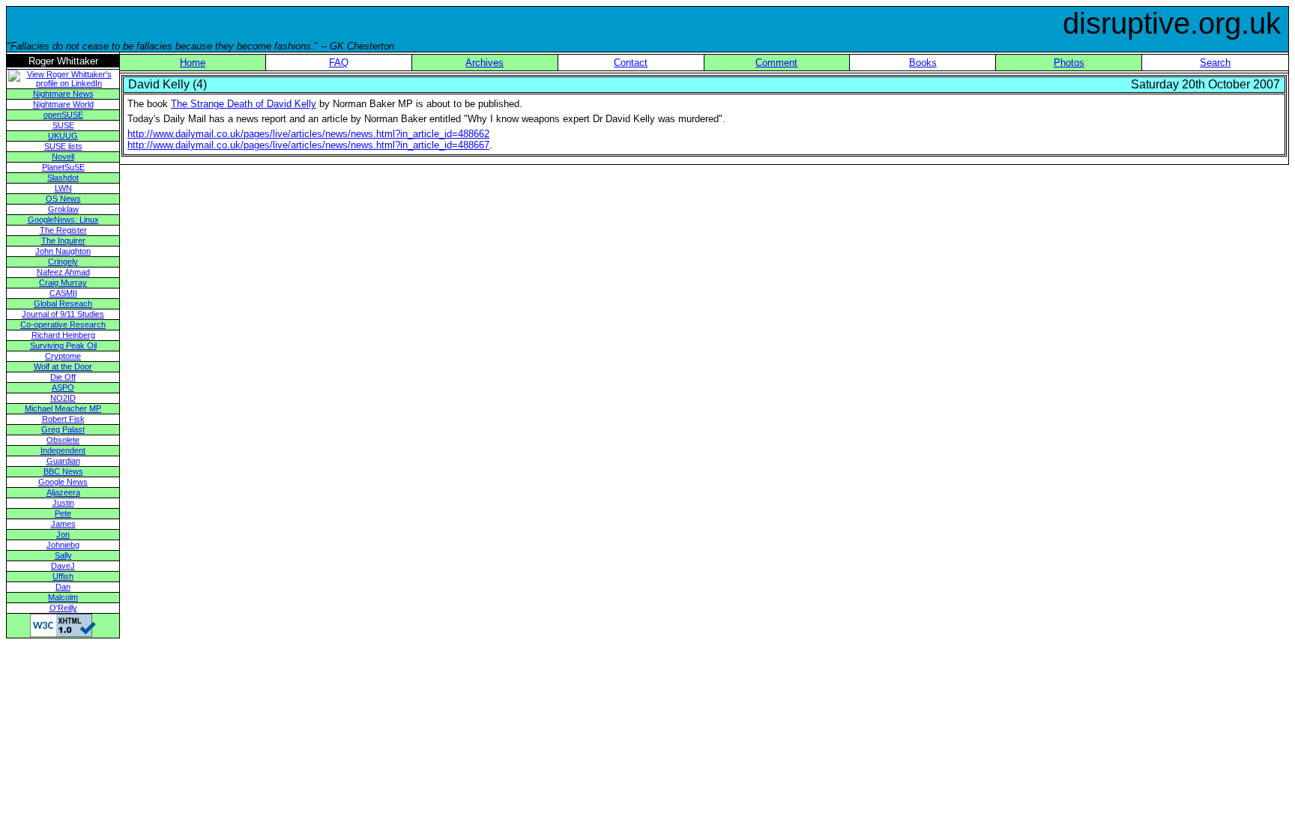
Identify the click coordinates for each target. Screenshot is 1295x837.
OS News (63, 198)
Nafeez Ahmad (63, 272)
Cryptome (63, 355)
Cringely (63, 261)
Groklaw (63, 209)
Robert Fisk (63, 418)
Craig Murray (63, 282)
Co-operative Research (63, 324)
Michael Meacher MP (63, 408)
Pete (63, 513)
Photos (1069, 62)
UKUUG (63, 135)
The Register (63, 230)
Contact (631, 62)
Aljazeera (63, 492)
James (63, 523)
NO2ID (63, 397)
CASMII (63, 292)
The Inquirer (63, 240)
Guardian (63, 460)
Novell (63, 156)
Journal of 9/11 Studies (63, 313)
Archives (484, 62)
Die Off (63, 376)
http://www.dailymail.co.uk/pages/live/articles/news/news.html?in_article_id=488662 (308, 133)
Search (1215, 62)
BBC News (63, 471)
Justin (63, 502)
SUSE (63, 125)
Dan (62, 586)
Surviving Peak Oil (63, 345)
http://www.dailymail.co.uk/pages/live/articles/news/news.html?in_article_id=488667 (308, 145)
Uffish (62, 576)
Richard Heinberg (63, 334)
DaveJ (63, 565)
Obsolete (62, 439)
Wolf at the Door (63, 366)
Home (192, 62)
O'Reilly (63, 607)
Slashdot (63, 177)
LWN (63, 188)
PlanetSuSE (63, 167)
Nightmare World (63, 104)
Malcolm (63, 597)
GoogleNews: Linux (63, 219)
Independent (62, 450)
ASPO (63, 387)
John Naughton (63, 251)
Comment (776, 62)
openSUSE (63, 114)
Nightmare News (63, 93)
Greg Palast (63, 429)
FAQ (338, 62)
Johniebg (62, 544)
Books (923, 62)
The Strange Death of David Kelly (243, 103)
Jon (63, 534)
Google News (63, 481)
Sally (63, 555)
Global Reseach (63, 303)
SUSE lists (63, 146)
